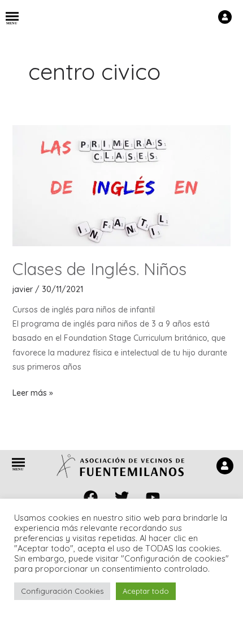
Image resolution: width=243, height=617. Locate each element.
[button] (12, 19)
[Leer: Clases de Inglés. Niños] (121, 184)
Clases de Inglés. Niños (99, 269)
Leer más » (32, 392)
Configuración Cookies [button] (62, 590)
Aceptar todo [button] (146, 590)
